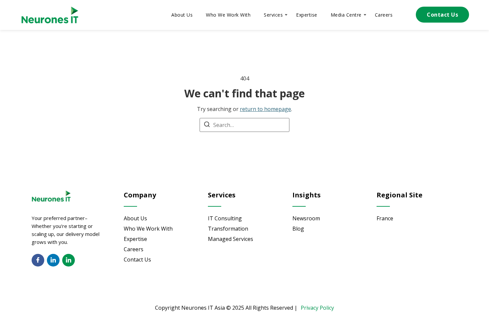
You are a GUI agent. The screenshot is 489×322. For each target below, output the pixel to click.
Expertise (306, 15)
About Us (182, 15)
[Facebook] (38, 260)
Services (273, 15)
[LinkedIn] (53, 260)
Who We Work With (228, 15)
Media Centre (346, 15)
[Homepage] (50, 15)
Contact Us (442, 14)
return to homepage (265, 109)
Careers (384, 15)
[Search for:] (244, 125)
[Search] (207, 125)
